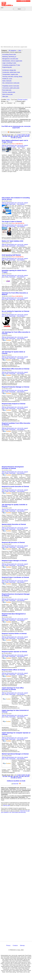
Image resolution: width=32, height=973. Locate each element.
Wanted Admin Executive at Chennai (14, 524)
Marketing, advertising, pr (9, 56)
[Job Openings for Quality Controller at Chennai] (7, 513)
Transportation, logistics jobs (10, 74)
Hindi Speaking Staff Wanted (11, 255)
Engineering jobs (7, 67)
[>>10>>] (18, 137)
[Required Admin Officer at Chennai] (7, 677)
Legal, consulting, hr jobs (9, 63)
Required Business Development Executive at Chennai (13, 467)
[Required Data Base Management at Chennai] (7, 622)
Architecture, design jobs (9, 70)
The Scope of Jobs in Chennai (12, 221)
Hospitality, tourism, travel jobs (10, 85)
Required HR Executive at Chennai (13, 542)
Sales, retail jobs (6, 80)
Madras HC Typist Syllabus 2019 (12, 241)
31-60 (19, 135)
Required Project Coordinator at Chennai (15, 577)
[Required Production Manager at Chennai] (7, 394)
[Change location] (22, 99)
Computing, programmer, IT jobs (11, 65)
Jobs (19, 50)
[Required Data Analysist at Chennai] (7, 411)
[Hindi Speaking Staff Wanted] (7, 266)
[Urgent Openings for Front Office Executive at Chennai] (7, 703)
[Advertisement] (16, 28)
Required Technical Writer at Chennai (14, 633)
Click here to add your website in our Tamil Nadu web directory (15, 811)
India (8, 99)
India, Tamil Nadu (10, 146)
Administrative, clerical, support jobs (12, 61)
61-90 (23, 135)
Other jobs (5, 96)
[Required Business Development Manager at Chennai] (7, 603)
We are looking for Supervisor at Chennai (15, 311)
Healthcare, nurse (7, 78)
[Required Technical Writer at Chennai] (7, 640)
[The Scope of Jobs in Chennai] (7, 235)
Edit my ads (6, 805)
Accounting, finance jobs (9, 54)
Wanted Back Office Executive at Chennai (15, 369)
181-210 (16, 136)
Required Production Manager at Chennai (15, 387)
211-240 (21, 136)
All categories (12, 50)
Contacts (15, 945)
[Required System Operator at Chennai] (7, 659)
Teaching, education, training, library (12, 76)
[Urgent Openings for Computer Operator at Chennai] (7, 741)
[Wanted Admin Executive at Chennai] (7, 531)
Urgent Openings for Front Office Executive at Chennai (13, 688)
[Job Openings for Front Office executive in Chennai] (7, 341)
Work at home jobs (7, 94)
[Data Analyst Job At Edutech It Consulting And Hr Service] (7, 214)
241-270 (26, 136)
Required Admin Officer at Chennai (13, 670)
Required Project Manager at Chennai (14, 560)
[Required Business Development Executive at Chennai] (7, 475)
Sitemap (22, 945)
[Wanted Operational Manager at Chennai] (7, 767)
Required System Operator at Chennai (14, 651)
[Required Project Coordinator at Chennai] (7, 584)
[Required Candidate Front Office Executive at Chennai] (7, 432)
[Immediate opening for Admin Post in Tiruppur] (7, 284)
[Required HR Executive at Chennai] (7, 549)
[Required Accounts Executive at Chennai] (7, 493)
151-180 (10, 136)
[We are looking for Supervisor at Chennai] (7, 327)
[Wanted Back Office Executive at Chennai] (7, 376)
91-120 (28, 135)
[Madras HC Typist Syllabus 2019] (7, 252)
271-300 (13, 137)
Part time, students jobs (8, 92)
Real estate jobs (6, 90)
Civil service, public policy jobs (10, 88)
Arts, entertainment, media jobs (10, 83)
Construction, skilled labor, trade (11, 72)
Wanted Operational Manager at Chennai (15, 754)
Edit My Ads (23, 0)
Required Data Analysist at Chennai (13, 403)
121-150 (4, 136)
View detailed (20, 146)
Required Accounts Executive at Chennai (15, 486)
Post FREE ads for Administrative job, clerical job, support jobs (16, 127)
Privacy (8, 945)
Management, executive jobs (10, 58)
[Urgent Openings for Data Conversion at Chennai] (7, 725)
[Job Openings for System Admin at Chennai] (7, 360)
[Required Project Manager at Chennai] (7, 567)
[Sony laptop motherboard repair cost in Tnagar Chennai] (7, 152)
